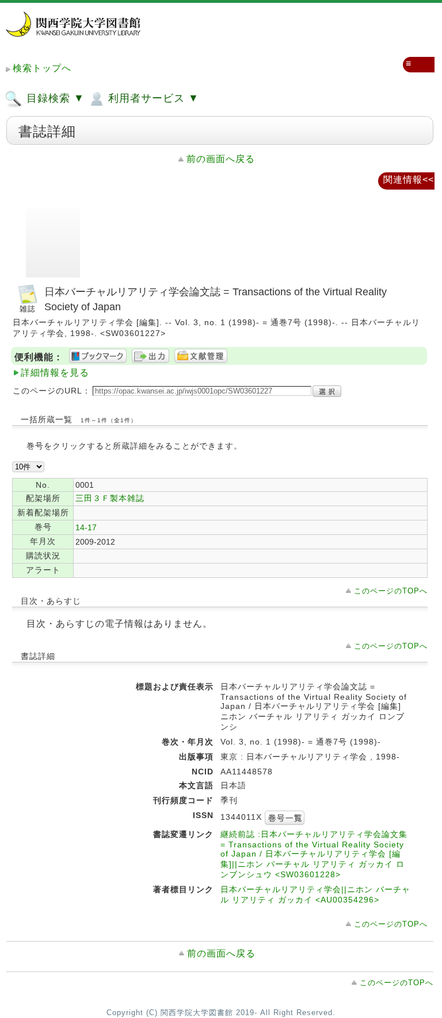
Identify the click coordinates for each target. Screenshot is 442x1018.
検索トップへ (42, 68)
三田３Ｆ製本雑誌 (109, 498)
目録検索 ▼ (54, 98)
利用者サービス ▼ (152, 98)
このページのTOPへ (391, 591)
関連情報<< (408, 179)
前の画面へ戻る (220, 159)
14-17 (86, 527)
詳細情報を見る (55, 372)
